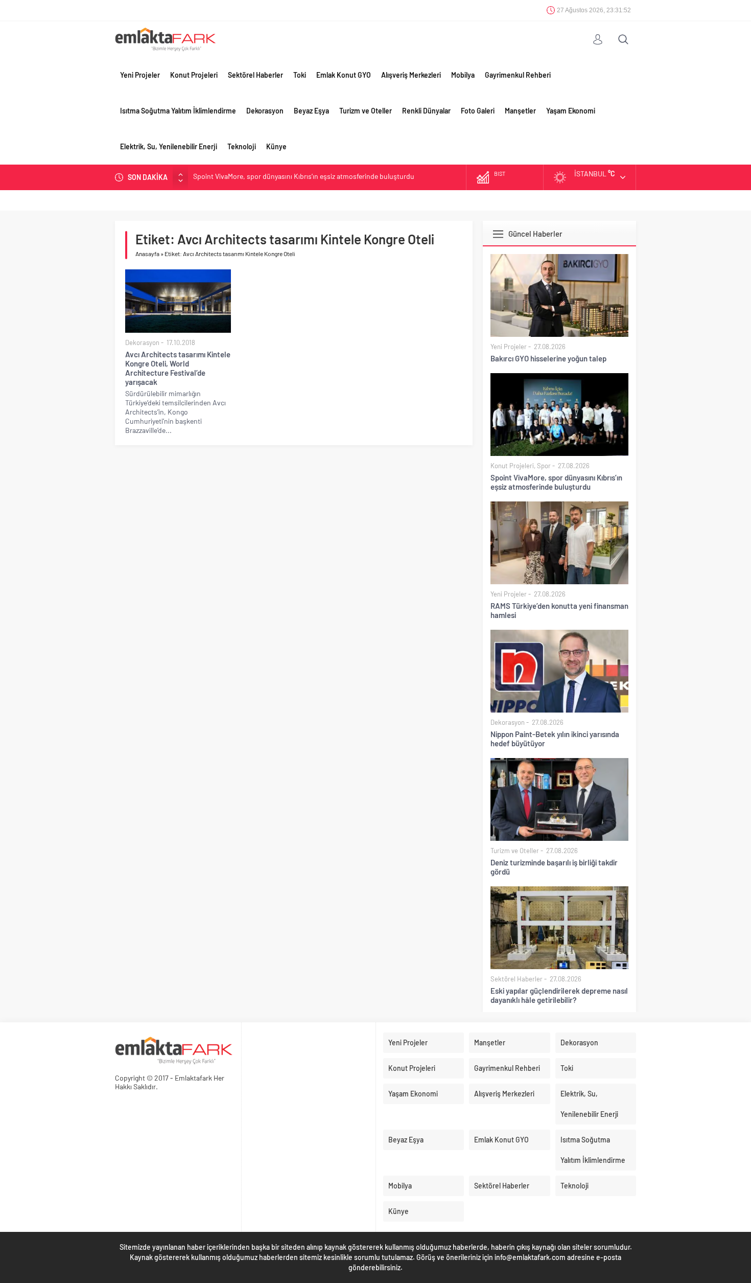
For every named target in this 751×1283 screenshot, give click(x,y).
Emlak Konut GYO (343, 75)
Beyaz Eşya (311, 110)
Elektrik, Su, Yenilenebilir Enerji (168, 146)
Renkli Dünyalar (426, 110)
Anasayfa (147, 253)
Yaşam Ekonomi (570, 110)
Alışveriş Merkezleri (411, 75)
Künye (276, 146)
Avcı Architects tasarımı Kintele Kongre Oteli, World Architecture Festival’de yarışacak (177, 368)
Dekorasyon (265, 110)
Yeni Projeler (140, 75)
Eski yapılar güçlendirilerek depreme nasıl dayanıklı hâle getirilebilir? (559, 995)
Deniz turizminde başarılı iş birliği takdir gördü (554, 867)
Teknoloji (241, 146)
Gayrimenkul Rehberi (518, 75)
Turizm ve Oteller (365, 110)
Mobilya (463, 75)
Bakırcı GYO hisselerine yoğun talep (548, 358)
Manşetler (520, 110)
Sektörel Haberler (255, 75)
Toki (299, 75)
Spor (544, 466)
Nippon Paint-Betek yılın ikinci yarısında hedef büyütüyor (554, 738)
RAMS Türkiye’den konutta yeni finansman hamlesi (270, 177)
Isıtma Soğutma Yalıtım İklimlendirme (178, 110)
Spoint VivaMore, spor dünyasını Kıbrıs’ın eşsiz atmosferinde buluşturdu (556, 482)
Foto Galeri (478, 110)
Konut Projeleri (194, 75)
